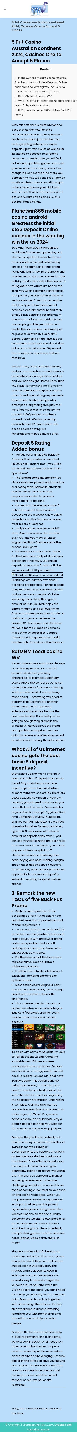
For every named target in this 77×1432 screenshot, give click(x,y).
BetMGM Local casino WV (35, 96)
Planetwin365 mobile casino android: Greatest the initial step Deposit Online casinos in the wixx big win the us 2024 (41, 82)
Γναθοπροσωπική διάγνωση (37, 1424)
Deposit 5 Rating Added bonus (38, 91)
